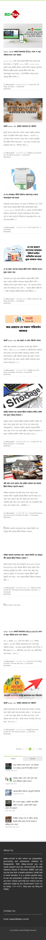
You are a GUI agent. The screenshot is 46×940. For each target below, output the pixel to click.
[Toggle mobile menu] (41, 10)
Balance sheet (36, 588)
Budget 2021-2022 (32, 729)
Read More (7, 89)
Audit (29, 299)
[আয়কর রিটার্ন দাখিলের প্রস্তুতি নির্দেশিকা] (8, 791)
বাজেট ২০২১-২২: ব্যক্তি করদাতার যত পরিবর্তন (20, 703)
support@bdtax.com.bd (19, 919)
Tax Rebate (11, 372)
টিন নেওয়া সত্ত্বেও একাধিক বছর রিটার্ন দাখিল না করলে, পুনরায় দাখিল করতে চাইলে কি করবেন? (21, 805)
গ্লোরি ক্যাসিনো (17, 886)
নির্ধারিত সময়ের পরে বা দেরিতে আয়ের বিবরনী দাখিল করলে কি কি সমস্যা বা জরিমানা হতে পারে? (21, 821)
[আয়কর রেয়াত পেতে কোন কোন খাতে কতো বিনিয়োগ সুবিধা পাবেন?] (8, 778)
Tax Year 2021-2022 (17, 663)
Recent (32, 758)
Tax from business (24, 590)
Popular (13, 758)
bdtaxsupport (10, 84)
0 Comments (20, 87)
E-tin (29, 227)
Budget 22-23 (31, 153)
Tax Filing (9, 155)
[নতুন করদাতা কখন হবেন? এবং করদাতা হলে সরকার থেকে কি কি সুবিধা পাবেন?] (8, 765)
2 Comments (31, 732)
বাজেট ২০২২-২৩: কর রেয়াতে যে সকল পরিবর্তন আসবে (22, 340)
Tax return (11, 87)
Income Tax (32, 84)
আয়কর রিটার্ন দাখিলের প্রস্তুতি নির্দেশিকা (26, 791)
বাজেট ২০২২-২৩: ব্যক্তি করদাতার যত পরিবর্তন (20, 126)
